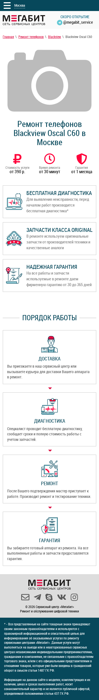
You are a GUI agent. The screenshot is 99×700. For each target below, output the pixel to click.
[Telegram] (37, 597)
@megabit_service (78, 22)
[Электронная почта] (25, 597)
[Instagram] (74, 597)
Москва (19, 5)
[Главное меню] (7, 5)
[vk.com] (61, 597)
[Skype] (49, 597)
